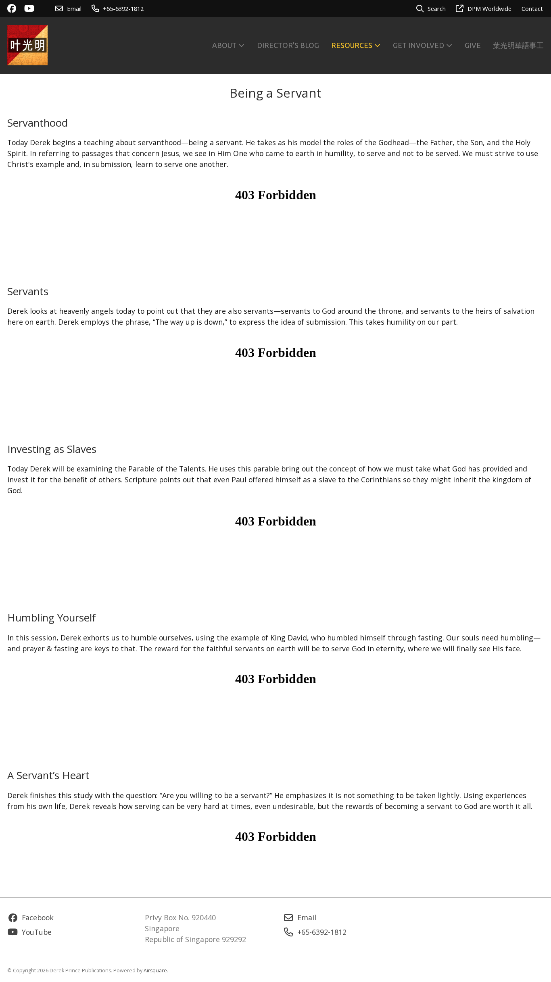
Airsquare (155, 970)
